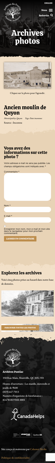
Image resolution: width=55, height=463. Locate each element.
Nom (7, 205)
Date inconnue (36, 118)
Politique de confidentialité (15, 457)
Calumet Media (38, 449)
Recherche (44, 15)
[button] (51, 10)
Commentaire (11, 172)
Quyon (19, 118)
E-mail (8, 216)
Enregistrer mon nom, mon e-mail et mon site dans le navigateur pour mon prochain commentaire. (27, 231)
